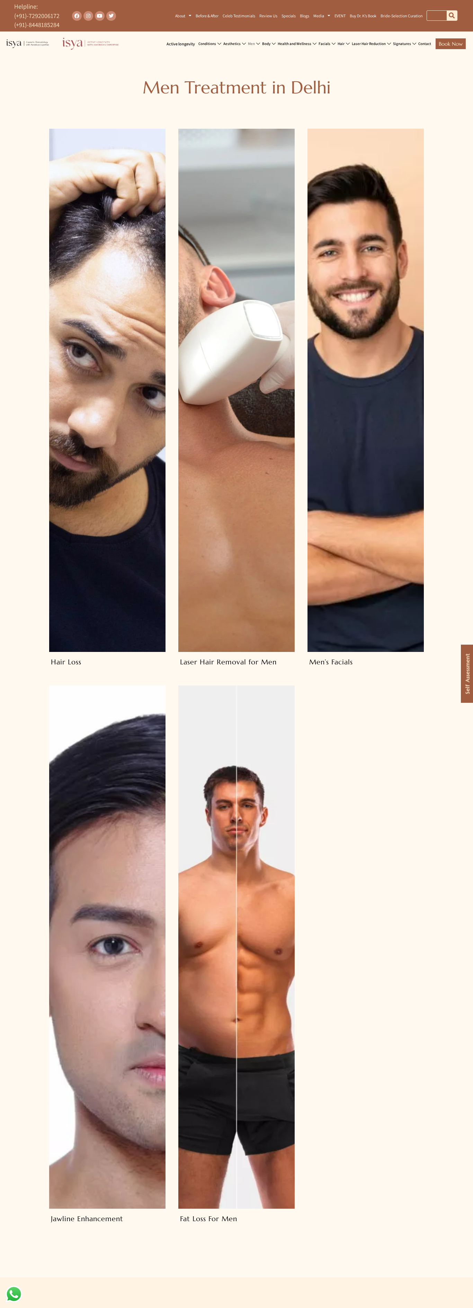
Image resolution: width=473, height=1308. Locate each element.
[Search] (452, 15)
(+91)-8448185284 (37, 25)
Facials (324, 43)
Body (266, 43)
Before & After (207, 15)
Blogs (304, 15)
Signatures (402, 43)
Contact (424, 43)
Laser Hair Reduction (369, 43)
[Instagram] (88, 16)
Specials (289, 15)
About (180, 15)
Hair (341, 43)
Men (251, 43)
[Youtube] (100, 16)
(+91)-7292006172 (37, 16)
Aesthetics (232, 43)
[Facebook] (77, 16)
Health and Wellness (294, 43)
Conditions (207, 43)
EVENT (340, 15)
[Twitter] (111, 16)
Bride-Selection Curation (402, 15)
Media (318, 15)
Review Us (268, 15)
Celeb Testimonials (239, 15)
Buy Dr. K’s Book (363, 15)
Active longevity (181, 43)
